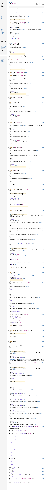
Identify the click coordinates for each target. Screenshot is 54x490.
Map (20, 97)
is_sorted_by (12, 414)
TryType (36, 243)
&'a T (20, 322)
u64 (30, 6)
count (11, 59)
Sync (11, 436)
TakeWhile (25, 132)
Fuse (16, 170)
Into (14, 459)
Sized (19, 6)
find (11, 262)
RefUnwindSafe (23, 433)
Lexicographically (12, 352)
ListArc (23, 15)
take (11, 147)
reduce (11, 235)
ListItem (22, 6)
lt (10, 391)
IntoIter (39, 12)
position (11, 282)
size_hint (12, 56)
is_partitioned (12, 210)
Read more (28, 16)
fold (11, 230)
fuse (11, 170)
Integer (12, 476)
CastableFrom (16, 478)
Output (31, 243)
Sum (11, 338)
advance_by (12, 68)
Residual (17, 243)
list (11, 2)
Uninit (22, 482)
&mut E (24, 189)
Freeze (19, 430)
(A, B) (20, 317)
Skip (20, 143)
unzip (11, 314)
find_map (11, 267)
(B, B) (23, 196)
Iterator (15, 317)
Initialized (23, 478)
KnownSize (14, 465)
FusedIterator (30, 426)
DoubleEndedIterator (31, 12)
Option (20, 15)
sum (10, 336)
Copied (20, 320)
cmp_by (11, 346)
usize (20, 22)
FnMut (12, 27)
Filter (23, 107)
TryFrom (14, 468)
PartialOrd (15, 357)
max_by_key (12, 287)
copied (11, 320)
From (11, 461)
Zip (20, 84)
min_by (11, 304)
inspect (11, 174)
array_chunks (12, 330)
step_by (11, 75)
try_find (11, 272)
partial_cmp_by (12, 362)
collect (11, 184)
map (10, 97)
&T (13, 205)
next (11, 46)
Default (12, 198)
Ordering (26, 346)
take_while (12, 132)
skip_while (12, 127)
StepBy (22, 75)
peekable (11, 122)
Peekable (18, 122)
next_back (12, 15)
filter (11, 107)
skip (11, 143)
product (11, 341)
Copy (13, 321)
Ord (11, 289)
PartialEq (15, 373)
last (11, 63)
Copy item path (15, 3)
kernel (10, 2)
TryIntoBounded (22, 474)
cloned (11, 325)
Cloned (20, 325)
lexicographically (25, 395)
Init (13, 458)
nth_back (11, 22)
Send (13, 436)
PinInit (13, 467)
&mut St (14, 154)
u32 (17, 474)
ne (10, 385)
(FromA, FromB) (25, 314)
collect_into (12, 189)
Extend (15, 198)
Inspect (21, 174)
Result (12, 50)
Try (11, 28)
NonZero (28, 68)
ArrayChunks (26, 330)
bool (18, 38)
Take (20, 147)
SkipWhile (25, 127)
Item (28, 22)
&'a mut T (23, 204)
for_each (11, 102)
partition (12, 196)
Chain (21, 79)
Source (10, 4)
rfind (11, 36)
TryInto (14, 471)
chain (11, 79)
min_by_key (12, 298)
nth (10, 72)
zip (10, 84)
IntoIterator (29, 79)
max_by (11, 293)
